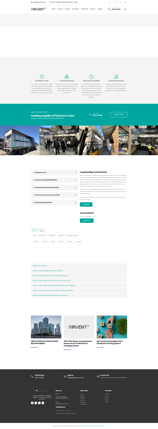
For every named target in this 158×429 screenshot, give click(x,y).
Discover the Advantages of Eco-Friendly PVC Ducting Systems (110, 342)
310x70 (53, 241)
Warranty (61, 235)
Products (60, 9)
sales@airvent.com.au (62, 404)
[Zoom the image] (20, 140)
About (54, 9)
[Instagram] (120, 2)
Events (82, 394)
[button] (125, 9)
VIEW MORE (86, 204)
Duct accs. (79, 241)
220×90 (107, 396)
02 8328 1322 (64, 398)
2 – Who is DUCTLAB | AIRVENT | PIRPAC (45, 180)
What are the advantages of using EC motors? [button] (48, 271)
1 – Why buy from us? (39, 172)
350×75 (107, 400)
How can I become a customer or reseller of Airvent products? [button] (53, 290)
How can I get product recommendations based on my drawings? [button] (54, 285)
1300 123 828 (62, 397)
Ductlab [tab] (34, 231)
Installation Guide (72, 235)
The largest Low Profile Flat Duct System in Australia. (46, 47)
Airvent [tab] (42, 231)
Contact (92, 9)
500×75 (107, 402)
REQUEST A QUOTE (98, 20)
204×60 (107, 394)
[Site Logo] (38, 9)
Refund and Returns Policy (91, 426)
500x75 (70, 241)
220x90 (36, 241)
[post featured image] (46, 327)
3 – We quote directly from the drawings (46, 187)
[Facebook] (110, 2)
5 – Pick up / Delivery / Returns (42, 202)
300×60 (107, 398)
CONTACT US (86, 220)
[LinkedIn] (125, 2)
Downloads (75, 9)
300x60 (45, 241)
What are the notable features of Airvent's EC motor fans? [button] (52, 281)
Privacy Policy (80, 426)
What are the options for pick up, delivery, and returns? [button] (50, 295)
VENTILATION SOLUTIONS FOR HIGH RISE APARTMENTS (44, 342)
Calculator (52, 235)
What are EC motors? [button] (40, 266)
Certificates (84, 9)
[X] (115, 2)
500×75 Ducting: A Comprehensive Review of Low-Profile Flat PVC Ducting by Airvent (78, 343)
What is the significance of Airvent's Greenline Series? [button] (50, 276)
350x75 (61, 241)
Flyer (34, 235)
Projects (67, 9)
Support (99, 9)
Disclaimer (102, 426)
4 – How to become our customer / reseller (46, 195)
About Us (82, 396)
